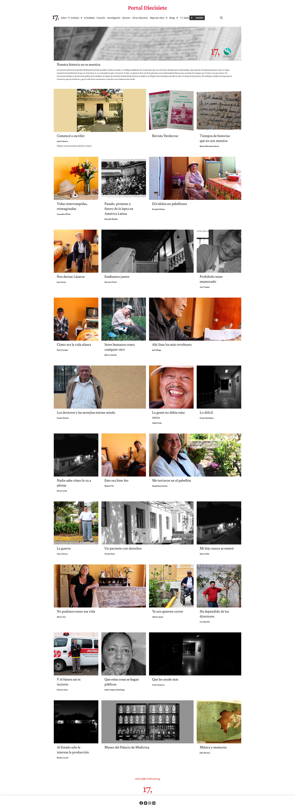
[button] (221, 18)
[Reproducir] (191, 18)
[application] (197, 18)
